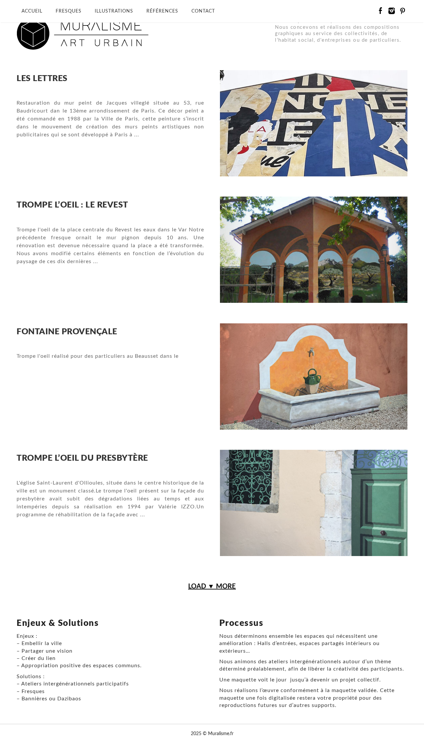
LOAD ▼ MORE (212, 586)
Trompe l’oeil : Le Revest (72, 205)
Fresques (68, 11)
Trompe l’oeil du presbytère (82, 458)
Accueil (32, 11)
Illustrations (114, 11)
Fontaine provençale (67, 332)
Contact (203, 11)
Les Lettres (42, 78)
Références (162, 11)
